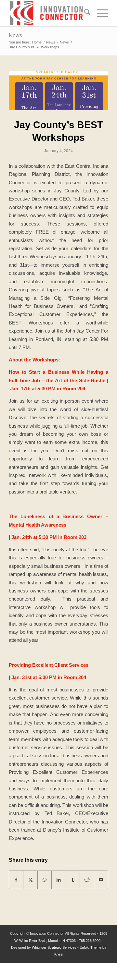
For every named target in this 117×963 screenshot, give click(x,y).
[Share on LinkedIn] (58, 880)
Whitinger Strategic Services (54, 947)
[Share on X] (30, 880)
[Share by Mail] (101, 880)
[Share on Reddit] (87, 880)
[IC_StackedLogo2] (48, 13)
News (15, 35)
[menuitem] (84, 13)
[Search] (84, 13)
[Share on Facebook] (16, 880)
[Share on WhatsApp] (44, 880)
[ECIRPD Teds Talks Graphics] (58, 90)
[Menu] (99, 13)
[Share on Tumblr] (73, 880)
